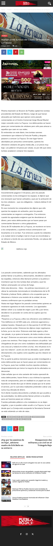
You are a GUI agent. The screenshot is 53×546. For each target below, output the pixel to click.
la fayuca (6, 419)
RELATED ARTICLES (17, 457)
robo (21, 419)
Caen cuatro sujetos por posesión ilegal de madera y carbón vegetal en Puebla (30, 481)
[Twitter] (9, 52)
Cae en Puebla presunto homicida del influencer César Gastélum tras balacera (30, 498)
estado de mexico (38, 417)
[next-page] (28, 506)
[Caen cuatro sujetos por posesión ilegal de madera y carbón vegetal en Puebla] (6, 484)
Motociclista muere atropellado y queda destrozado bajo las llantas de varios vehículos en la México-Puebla (31, 472)
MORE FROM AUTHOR (34, 457)
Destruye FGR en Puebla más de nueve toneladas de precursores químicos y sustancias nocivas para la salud (31, 489)
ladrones (14, 419)
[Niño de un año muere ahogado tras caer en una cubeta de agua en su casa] (6, 464)
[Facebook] (3, 52)
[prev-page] (25, 506)
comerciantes (26, 417)
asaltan (10, 417)
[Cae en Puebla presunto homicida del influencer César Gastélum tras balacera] (6, 499)
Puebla (9, 9)
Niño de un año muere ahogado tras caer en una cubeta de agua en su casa (31, 463)
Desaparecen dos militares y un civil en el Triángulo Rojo (40, 443)
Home (3, 9)
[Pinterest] (15, 52)
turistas (27, 419)
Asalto (17, 417)
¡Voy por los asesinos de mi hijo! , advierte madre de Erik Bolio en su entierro (12, 444)
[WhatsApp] (21, 52)
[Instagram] (27, 534)
